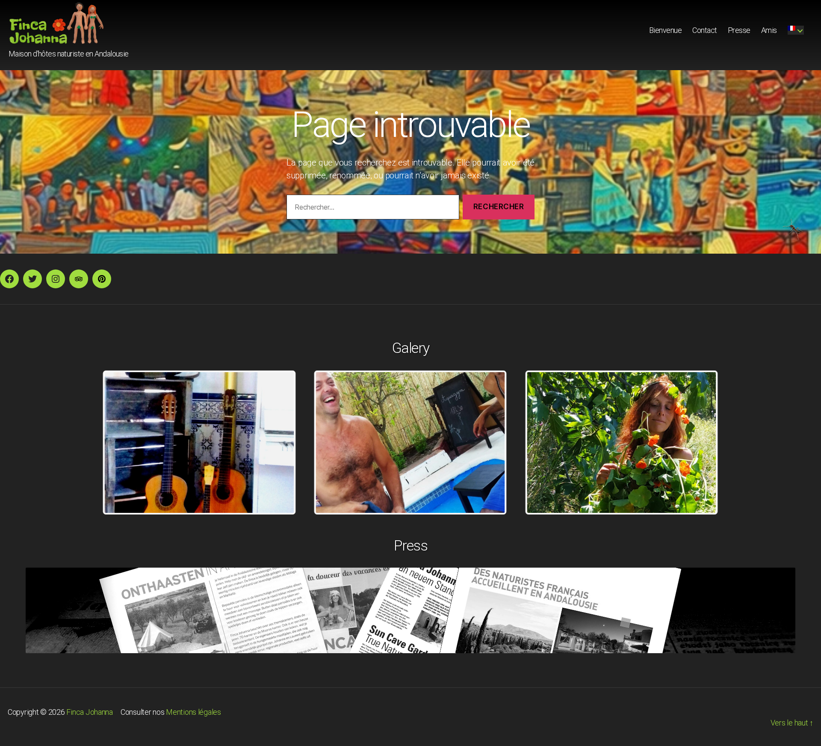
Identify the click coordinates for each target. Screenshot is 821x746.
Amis (769, 30)
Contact (704, 30)
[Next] (700, 442)
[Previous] (120, 442)
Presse (739, 30)
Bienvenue (665, 30)
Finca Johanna (89, 712)
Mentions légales (193, 712)
